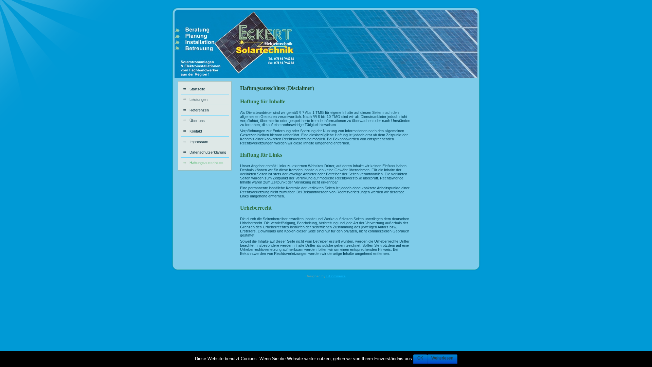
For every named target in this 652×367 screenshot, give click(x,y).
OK (420, 358)
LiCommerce (336, 276)
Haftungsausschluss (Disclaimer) (277, 88)
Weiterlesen (442, 358)
